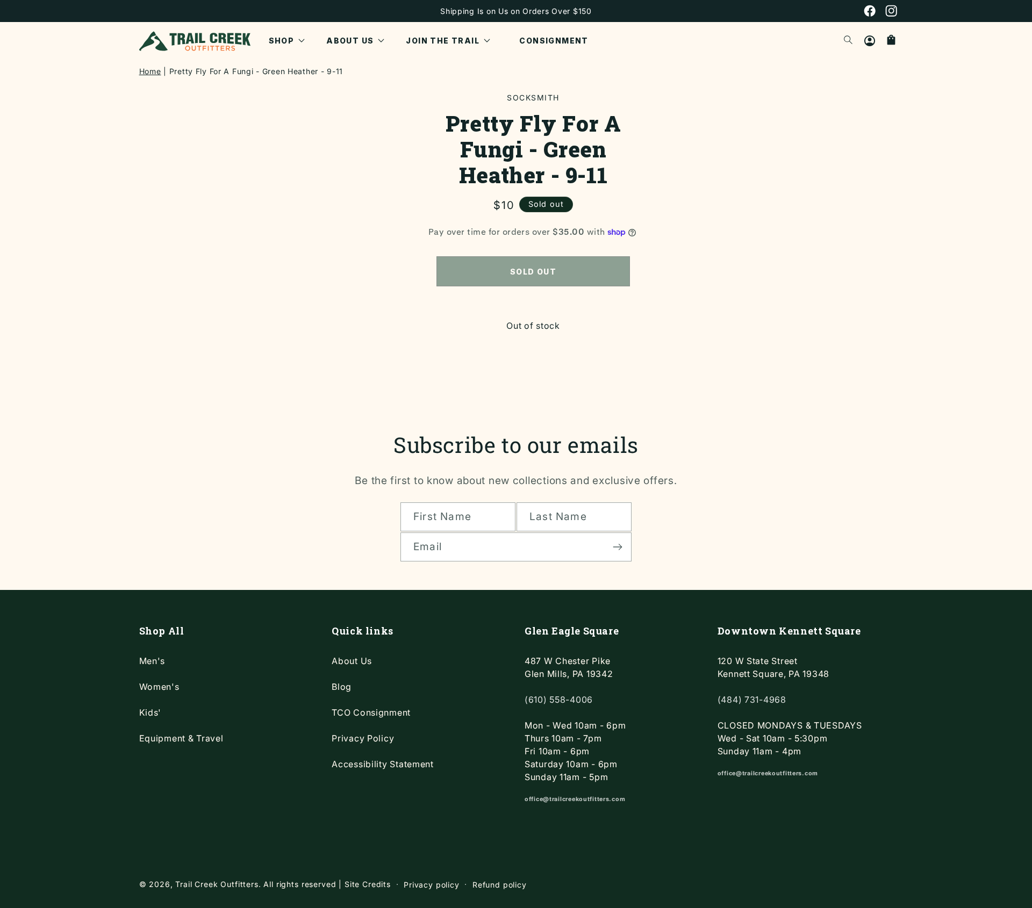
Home (150, 71)
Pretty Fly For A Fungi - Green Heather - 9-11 (256, 71)
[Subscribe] (617, 547)
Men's (152, 660)
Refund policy (499, 884)
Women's (159, 686)
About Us (352, 660)
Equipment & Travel (181, 738)
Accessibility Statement (383, 764)
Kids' (150, 712)
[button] (287, 40)
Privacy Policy (363, 738)
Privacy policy (432, 884)
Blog (342, 686)
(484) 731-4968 (752, 699)
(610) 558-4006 (559, 699)
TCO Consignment (371, 712)
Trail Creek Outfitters (216, 884)
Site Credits (368, 884)
